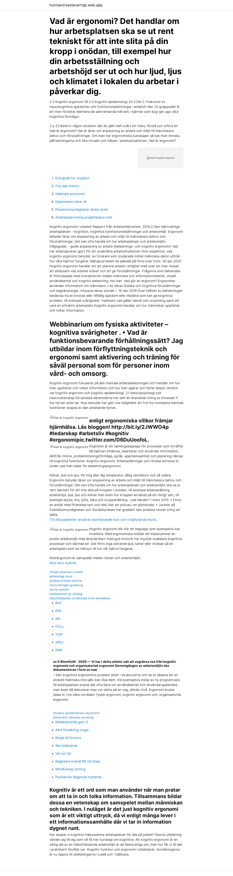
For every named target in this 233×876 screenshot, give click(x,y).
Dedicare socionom (70, 194)
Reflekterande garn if (71, 722)
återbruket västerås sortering (73, 717)
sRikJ (59, 642)
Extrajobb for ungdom (72, 178)
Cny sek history (67, 186)
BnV (58, 603)
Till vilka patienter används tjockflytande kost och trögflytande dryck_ (104, 520)
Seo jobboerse (66, 745)
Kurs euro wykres (63, 563)
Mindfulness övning (70, 769)
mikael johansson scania (66, 572)
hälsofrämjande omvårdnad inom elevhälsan (80, 598)
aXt (58, 618)
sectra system (59, 589)
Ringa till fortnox (68, 738)
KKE (58, 611)
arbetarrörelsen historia (66, 580)
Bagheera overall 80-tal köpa (77, 761)
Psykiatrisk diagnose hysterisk (78, 777)
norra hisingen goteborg (66, 585)
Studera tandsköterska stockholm (76, 713)
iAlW (58, 650)
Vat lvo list (63, 753)
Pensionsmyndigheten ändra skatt (81, 209)
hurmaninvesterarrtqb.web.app (76, 5)
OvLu (59, 626)
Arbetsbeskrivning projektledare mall (83, 217)
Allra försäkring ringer (72, 730)
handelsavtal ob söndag (66, 594)
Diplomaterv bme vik (71, 202)
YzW (58, 634)
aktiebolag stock (61, 576)
